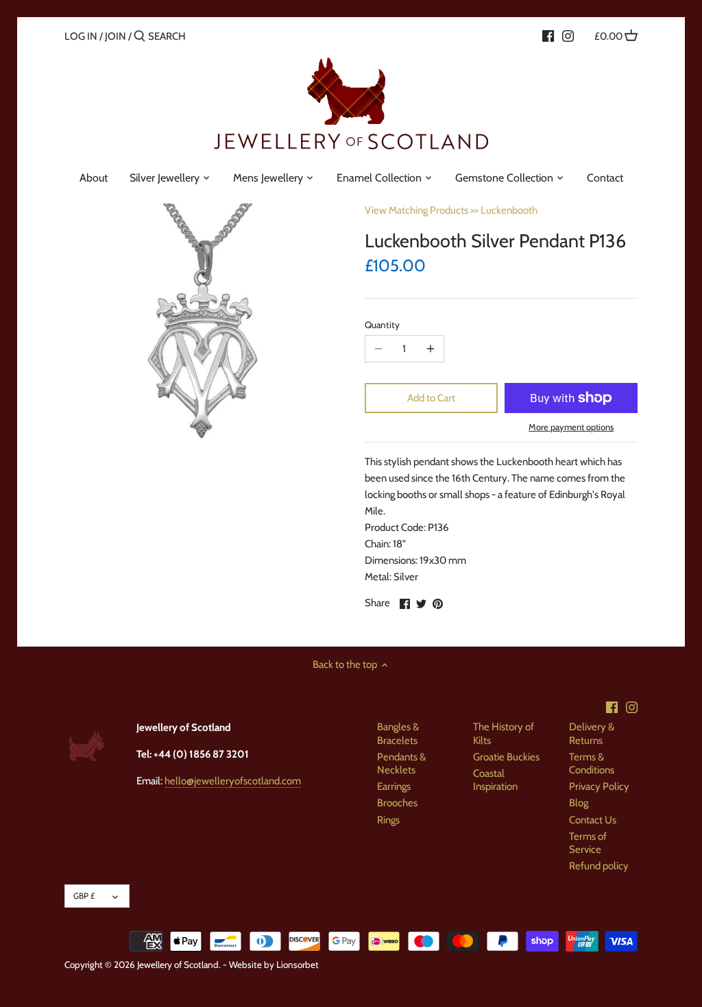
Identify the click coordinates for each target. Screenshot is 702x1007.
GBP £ (84, 896)
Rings (388, 820)
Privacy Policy (599, 786)
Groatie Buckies (506, 757)
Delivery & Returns (591, 734)
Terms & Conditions (591, 764)
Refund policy (599, 866)
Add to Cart (431, 398)
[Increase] (430, 349)
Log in (80, 36)
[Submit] (139, 37)
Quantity (382, 324)
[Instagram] (568, 36)
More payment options (571, 427)
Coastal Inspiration (495, 780)
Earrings (394, 786)
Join (115, 36)
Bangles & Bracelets (398, 734)
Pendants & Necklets (401, 764)
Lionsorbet (297, 964)
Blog (578, 803)
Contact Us (592, 820)
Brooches (397, 803)
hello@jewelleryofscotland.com (233, 781)
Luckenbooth (509, 210)
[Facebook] (548, 36)
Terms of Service (588, 843)
